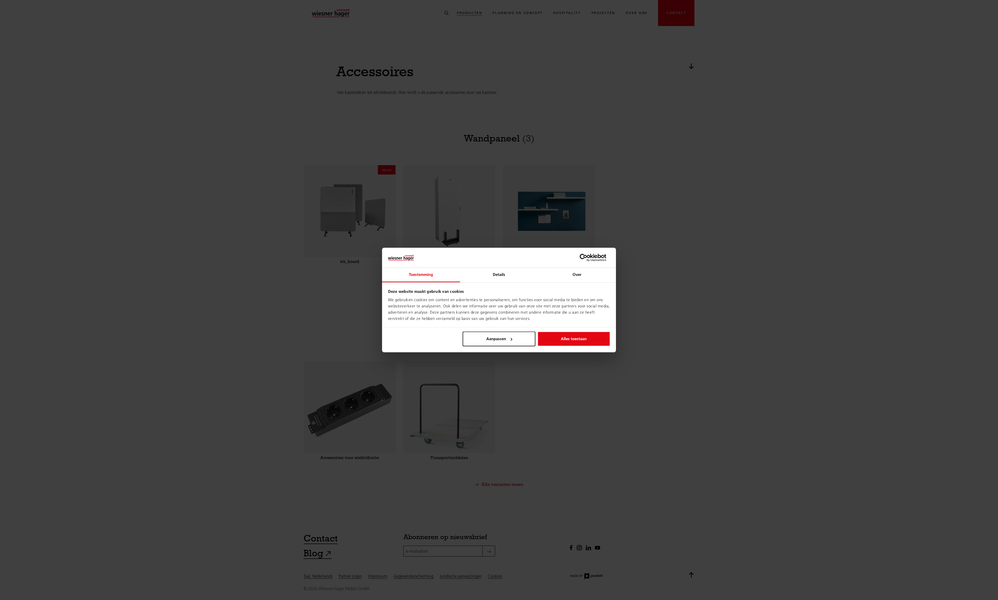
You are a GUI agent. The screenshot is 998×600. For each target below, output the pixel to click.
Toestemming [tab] (421, 274)
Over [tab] (577, 274)
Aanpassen (496, 338)
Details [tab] (499, 274)
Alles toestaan (574, 338)
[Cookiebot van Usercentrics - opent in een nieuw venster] (587, 257)
